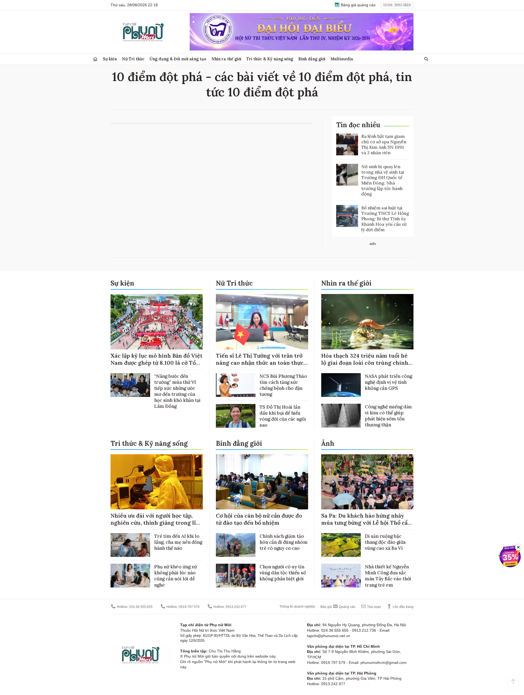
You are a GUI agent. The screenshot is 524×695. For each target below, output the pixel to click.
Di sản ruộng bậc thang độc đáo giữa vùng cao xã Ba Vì (385, 542)
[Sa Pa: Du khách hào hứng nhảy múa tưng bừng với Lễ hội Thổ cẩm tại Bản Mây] (367, 482)
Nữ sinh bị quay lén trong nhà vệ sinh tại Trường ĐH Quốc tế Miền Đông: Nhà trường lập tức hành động (382, 180)
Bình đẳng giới (311, 58)
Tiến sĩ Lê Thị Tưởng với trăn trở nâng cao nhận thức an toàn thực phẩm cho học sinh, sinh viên (259, 362)
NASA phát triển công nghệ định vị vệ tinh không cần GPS (388, 382)
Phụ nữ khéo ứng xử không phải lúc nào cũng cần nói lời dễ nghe (175, 576)
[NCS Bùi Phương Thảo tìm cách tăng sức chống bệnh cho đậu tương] (235, 385)
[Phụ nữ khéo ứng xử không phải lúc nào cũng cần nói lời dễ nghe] (130, 575)
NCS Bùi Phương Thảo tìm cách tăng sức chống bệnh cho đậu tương (283, 385)
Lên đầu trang (402, 607)
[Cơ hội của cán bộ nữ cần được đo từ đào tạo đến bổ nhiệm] (262, 482)
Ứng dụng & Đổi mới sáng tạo (178, 58)
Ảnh (327, 443)
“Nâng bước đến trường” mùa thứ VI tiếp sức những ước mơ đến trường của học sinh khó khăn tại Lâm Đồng (177, 391)
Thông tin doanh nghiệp (297, 606)
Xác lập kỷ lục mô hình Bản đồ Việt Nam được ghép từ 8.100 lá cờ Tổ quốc (157, 362)
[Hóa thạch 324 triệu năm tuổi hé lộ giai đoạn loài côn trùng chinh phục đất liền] (367, 321)
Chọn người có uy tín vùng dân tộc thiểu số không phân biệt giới (283, 573)
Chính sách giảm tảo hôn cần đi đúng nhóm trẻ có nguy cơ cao (284, 542)
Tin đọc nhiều (358, 125)
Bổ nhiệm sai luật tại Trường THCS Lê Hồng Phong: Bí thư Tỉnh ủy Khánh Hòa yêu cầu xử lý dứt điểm (385, 218)
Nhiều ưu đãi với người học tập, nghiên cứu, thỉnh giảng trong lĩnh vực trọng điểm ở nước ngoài (157, 522)
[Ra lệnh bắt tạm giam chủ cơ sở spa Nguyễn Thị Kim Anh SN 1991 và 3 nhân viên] (347, 144)
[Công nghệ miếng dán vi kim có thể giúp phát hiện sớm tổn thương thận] (341, 415)
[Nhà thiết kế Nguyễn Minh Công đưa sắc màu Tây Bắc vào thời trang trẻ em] (341, 575)
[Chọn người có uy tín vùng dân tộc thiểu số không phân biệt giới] (235, 575)
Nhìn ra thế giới (226, 58)
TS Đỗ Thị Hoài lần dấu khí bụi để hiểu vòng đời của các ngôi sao (283, 416)
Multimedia (342, 58)
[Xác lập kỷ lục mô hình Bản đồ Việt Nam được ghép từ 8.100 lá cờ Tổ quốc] (157, 321)
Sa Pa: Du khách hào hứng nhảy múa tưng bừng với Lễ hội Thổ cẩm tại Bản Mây (367, 522)
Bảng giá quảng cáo (358, 5)
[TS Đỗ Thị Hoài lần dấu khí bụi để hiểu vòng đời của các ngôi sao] (235, 416)
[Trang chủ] (95, 59)
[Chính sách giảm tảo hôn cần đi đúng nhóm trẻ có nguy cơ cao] (235, 545)
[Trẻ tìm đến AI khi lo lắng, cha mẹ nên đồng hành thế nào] (130, 545)
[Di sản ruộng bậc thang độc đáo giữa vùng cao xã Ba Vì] (341, 545)
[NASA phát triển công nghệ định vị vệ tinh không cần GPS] (341, 385)
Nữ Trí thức (133, 58)
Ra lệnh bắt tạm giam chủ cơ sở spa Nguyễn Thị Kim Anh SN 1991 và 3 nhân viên (383, 144)
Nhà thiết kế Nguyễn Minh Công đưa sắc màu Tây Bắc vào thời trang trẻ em (388, 576)
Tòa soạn (373, 607)
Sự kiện (110, 58)
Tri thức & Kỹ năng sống (269, 58)
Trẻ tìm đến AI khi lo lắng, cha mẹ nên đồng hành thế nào (178, 542)
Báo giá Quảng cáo (337, 607)
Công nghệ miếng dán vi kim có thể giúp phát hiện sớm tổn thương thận (388, 416)
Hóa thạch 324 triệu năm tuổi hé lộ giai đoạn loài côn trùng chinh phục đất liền (364, 362)
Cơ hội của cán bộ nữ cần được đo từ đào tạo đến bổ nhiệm (259, 519)
